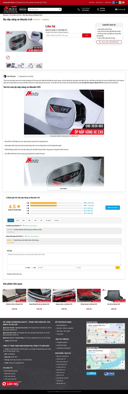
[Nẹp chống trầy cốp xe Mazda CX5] (39, 295)
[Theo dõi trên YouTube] (123, 2)
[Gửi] (60, 9)
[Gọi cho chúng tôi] (120, 2)
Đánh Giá (45, 19)
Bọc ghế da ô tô (61, 370)
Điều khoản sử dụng (9, 373)
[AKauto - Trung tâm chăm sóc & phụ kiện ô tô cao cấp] (10, 9)
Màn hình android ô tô (63, 356)
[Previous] (9, 41)
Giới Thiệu (91, 2)
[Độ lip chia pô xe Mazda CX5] (89, 295)
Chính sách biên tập (9, 376)
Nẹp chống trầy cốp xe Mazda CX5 (39, 304)
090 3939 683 (13, 340)
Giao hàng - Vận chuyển (63, 331)
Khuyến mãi (108, 2)
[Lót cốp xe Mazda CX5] (114, 295)
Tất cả (11, 220)
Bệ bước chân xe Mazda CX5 (14, 304)
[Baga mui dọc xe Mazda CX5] (64, 295)
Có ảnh (56, 220)
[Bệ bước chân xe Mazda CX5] (14, 295)
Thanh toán (60, 334)
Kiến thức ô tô (99, 2)
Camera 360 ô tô (61, 367)
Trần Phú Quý (77, 391)
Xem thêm (63, 188)
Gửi (117, 267)
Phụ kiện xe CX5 (15, 15)
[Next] (39, 41)
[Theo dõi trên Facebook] (113, 2)
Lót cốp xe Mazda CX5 (113, 304)
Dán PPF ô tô (60, 375)
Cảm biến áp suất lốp (62, 378)
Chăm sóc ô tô (60, 372)
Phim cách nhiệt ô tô (62, 361)
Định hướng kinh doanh (11, 371)
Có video (48, 220)
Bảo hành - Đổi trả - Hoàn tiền (65, 328)
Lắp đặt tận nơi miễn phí (63, 348)
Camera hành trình (62, 364)
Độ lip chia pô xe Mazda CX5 (89, 304)
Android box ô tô (61, 359)
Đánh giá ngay (113, 207)
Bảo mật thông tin (62, 325)
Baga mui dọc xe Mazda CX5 (64, 304)
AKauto (5, 15)
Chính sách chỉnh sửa (10, 379)
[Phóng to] (8, 57)
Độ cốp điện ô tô (61, 383)
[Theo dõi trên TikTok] (116, 2)
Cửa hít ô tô (60, 380)
